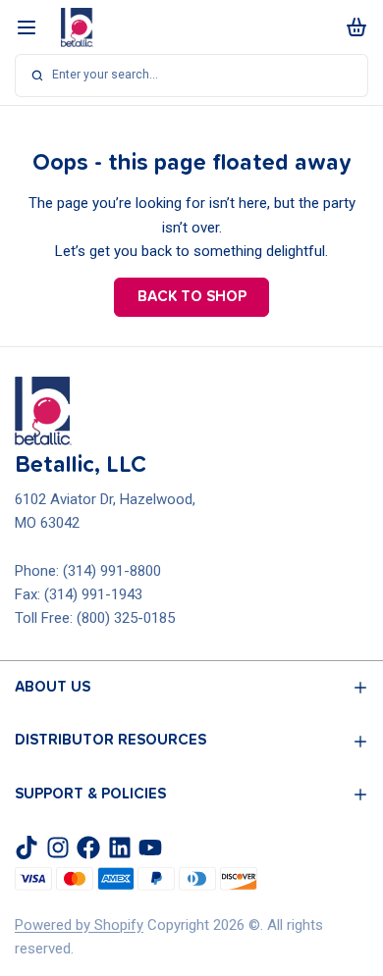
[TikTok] (26, 847)
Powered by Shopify (79, 925)
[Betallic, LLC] (77, 27)
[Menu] (34, 27)
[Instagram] (58, 847)
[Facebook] (88, 847)
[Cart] (353, 27)
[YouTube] (150, 847)
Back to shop (191, 296)
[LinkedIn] (120, 847)
